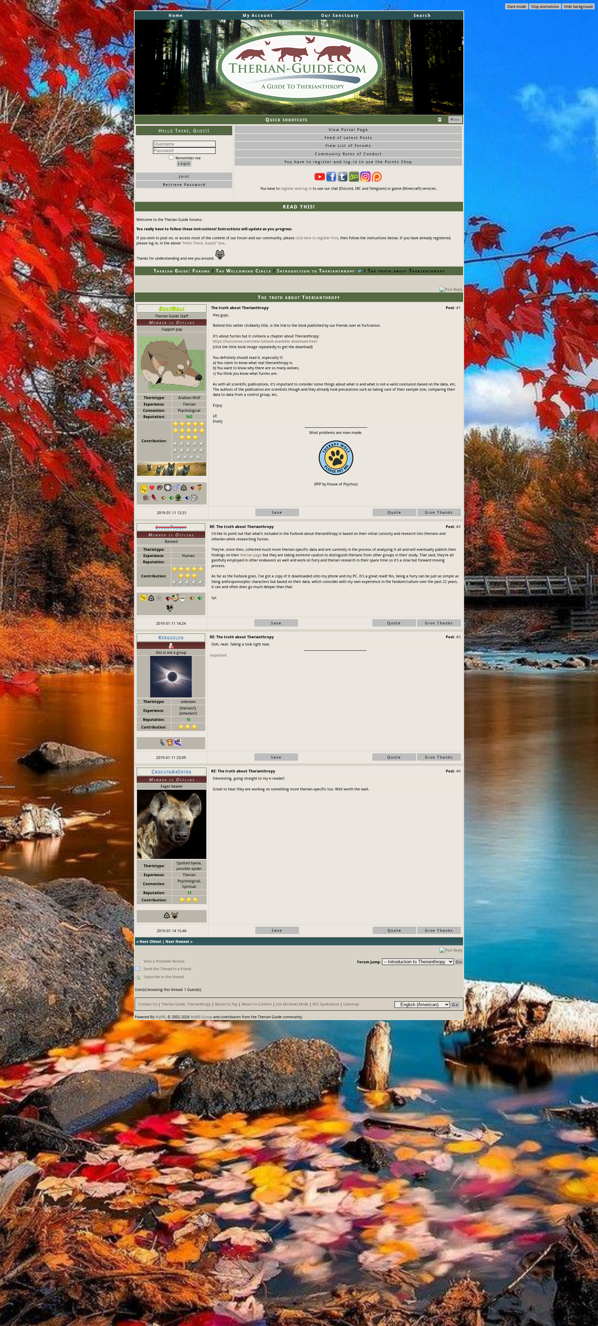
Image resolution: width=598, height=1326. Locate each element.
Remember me (187, 157)
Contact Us (147, 1004)
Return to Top (226, 1004)
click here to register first (317, 237)
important (218, 655)
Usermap (351, 1004)
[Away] (171, 645)
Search (422, 15)
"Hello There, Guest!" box (203, 242)
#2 (458, 526)
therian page (251, 554)
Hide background (578, 6)
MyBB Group (201, 1016)
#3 (458, 636)
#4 (458, 770)
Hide (455, 119)
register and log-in (296, 188)
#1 (458, 307)
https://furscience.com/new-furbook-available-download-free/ (265, 341)
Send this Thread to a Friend (167, 968)
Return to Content (257, 1004)
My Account (258, 15)
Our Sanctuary (340, 15)
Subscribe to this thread (164, 976)
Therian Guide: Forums (182, 271)
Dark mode (516, 6)
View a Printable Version (164, 961)
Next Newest (177, 941)
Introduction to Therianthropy (316, 271)
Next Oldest (150, 941)
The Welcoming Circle (243, 271)
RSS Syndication (325, 1004)
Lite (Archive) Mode (292, 1004)
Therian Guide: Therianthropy (186, 1004)
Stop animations (545, 6)
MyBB (160, 1016)
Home (176, 15)
